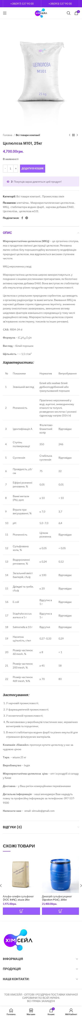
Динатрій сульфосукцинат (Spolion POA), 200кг (57, 898)
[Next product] (77, 135)
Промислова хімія (53, 196)
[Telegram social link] (26, 217)
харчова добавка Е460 (59, 207)
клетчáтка (23, 202)
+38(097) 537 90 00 (22, 3)
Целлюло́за (10, 211)
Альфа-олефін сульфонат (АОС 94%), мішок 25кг (18, 898)
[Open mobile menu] (5, 13)
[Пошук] (68, 13)
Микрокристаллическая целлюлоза (52, 202)
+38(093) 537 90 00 (60, 3)
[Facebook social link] (22, 217)
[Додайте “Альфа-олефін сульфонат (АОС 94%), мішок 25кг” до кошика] (21, 911)
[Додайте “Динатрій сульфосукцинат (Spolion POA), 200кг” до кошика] (60, 911)
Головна (8, 135)
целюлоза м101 (29, 211)
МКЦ (6, 207)
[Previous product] (70, 135)
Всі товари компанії (28, 135)
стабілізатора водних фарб (27, 207)
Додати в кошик (33, 168)
